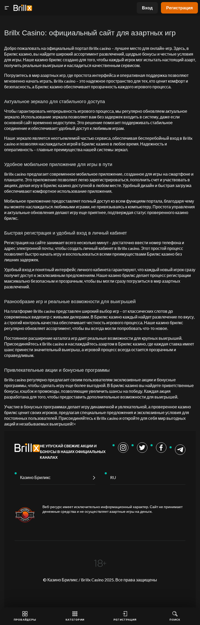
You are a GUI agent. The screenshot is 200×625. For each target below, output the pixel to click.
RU (113, 477)
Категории (75, 619)
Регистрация (179, 7)
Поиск (175, 619)
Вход (147, 7)
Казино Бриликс (35, 477)
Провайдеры (25, 619)
